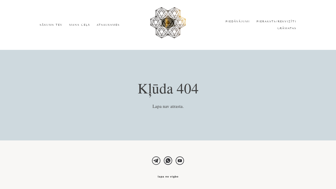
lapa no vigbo (168, 176)
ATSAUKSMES (108, 25)
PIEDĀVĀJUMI (237, 21)
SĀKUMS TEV (51, 25)
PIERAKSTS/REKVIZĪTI (276, 21)
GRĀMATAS (286, 28)
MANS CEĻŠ (79, 25)
